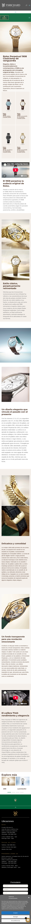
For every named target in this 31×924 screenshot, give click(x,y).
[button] (29, 897)
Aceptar (15, 913)
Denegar (15, 916)
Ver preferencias (15, 920)
